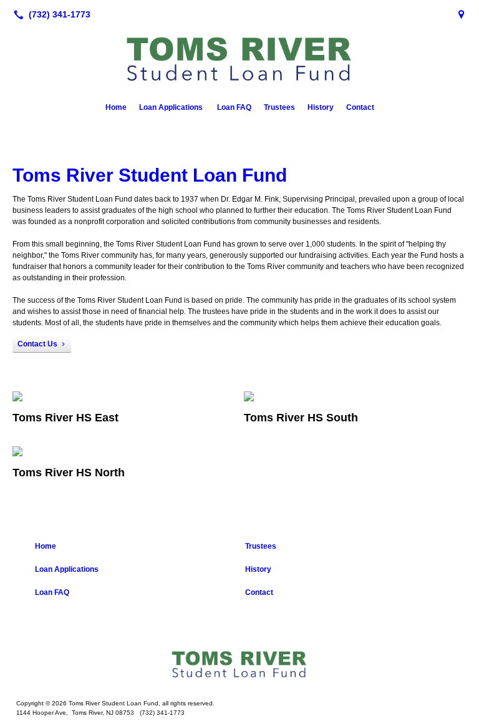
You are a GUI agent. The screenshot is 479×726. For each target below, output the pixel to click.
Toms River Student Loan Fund (152, 175)
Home (116, 107)
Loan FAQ (234, 107)
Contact (360, 107)
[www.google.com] (461, 14)
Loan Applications (172, 107)
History (320, 107)
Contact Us (37, 344)
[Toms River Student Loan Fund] (239, 664)
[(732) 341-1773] (49, 14)
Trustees (279, 107)
